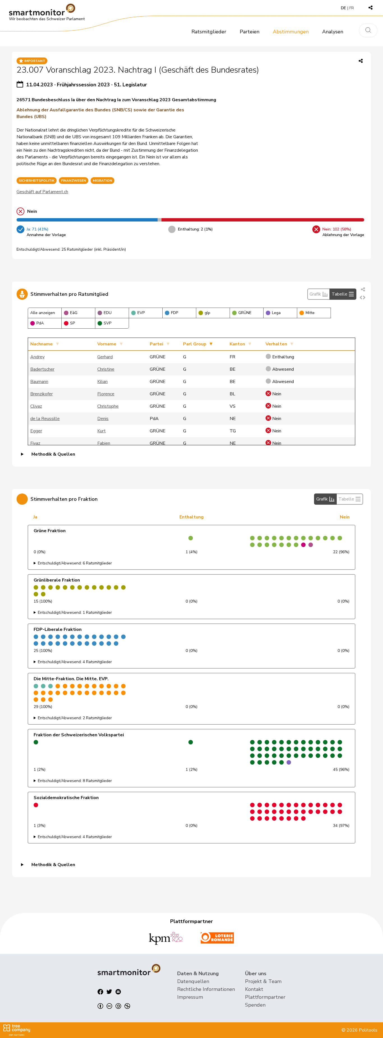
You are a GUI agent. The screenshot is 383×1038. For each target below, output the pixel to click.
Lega (276, 312)
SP (72, 323)
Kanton (237, 344)
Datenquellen (193, 981)
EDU (108, 312)
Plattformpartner (265, 997)
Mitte (310, 312)
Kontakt (254, 989)
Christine (105, 369)
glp (207, 312)
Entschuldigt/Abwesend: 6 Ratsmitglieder (75, 563)
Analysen (332, 31)
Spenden (255, 1005)
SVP (107, 323)
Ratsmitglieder (209, 31)
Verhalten (276, 344)
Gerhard (105, 357)
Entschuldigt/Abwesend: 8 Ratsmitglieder (75, 780)
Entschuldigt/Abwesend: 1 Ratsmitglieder (75, 612)
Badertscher (42, 369)
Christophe (108, 406)
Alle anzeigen (42, 312)
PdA (40, 323)
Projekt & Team (263, 981)
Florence (105, 394)
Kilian (102, 382)
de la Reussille (45, 419)
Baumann (39, 382)
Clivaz (36, 406)
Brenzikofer (41, 394)
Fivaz (35, 443)
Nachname (41, 344)
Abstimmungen (291, 31)
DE (343, 8)
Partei (156, 344)
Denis (103, 419)
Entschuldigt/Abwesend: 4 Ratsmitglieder (75, 662)
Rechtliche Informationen (206, 989)
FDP (174, 312)
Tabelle (339, 294)
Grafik (315, 294)
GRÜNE (245, 312)
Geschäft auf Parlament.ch (42, 192)
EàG (73, 312)
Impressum (190, 997)
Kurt (101, 431)
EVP (141, 312)
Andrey (37, 357)
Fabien (103, 443)
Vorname (106, 344)
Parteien (249, 31)
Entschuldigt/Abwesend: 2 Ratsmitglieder (75, 718)
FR (351, 8)
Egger (36, 431)
